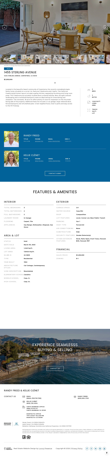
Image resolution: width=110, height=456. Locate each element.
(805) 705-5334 (39, 161)
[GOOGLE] (100, 448)
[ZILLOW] (104, 448)
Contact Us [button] (55, 368)
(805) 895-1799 (39, 141)
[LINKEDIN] (95, 448)
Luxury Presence (45, 448)
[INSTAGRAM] (91, 448)
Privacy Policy (77, 448)
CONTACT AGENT (55, 173)
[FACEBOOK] (87, 448)
